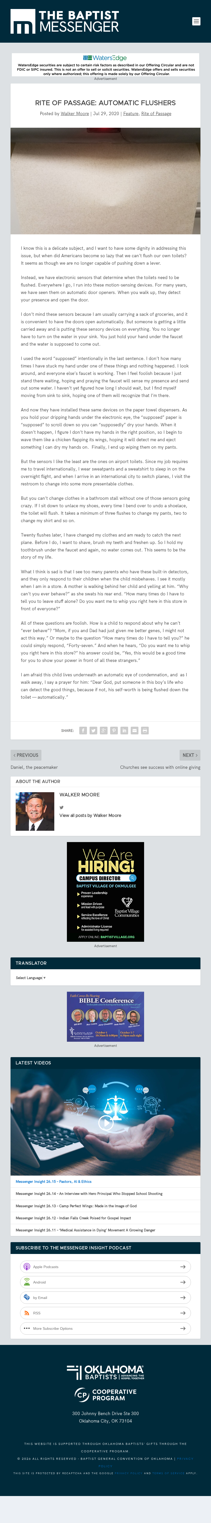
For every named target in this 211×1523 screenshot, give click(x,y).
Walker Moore (75, 113)
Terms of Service (168, 1473)
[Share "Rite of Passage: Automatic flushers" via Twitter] (93, 730)
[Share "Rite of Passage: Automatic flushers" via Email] (134, 730)
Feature (130, 113)
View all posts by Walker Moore (90, 816)
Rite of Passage (156, 113)
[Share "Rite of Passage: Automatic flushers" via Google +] (104, 730)
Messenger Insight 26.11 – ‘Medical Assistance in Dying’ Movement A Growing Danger (85, 1230)
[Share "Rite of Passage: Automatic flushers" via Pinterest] (114, 730)
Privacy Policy (129, 1473)
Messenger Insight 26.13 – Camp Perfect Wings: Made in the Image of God (76, 1206)
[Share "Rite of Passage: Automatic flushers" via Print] (145, 730)
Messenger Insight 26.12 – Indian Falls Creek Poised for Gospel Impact (73, 1218)
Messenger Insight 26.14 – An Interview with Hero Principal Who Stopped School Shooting (89, 1193)
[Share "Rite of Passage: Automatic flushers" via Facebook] (83, 730)
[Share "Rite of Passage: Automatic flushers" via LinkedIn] (124, 730)
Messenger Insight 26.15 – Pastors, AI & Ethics (54, 1181)
